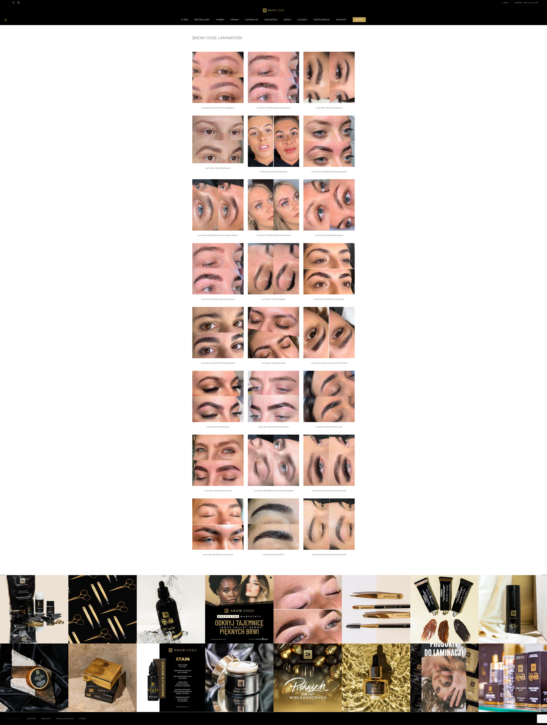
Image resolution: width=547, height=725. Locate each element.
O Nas (184, 19)
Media (287, 19)
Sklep (359, 19)
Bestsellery (202, 19)
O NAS (505, 3)
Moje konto (31, 718)
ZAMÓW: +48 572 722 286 (526, 3)
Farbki (220, 19)
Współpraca (321, 19)
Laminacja (251, 19)
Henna (235, 19)
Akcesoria (270, 19)
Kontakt (341, 19)
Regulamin (46, 718)
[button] (34, 609)
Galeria (302, 19)
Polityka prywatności (65, 718)
